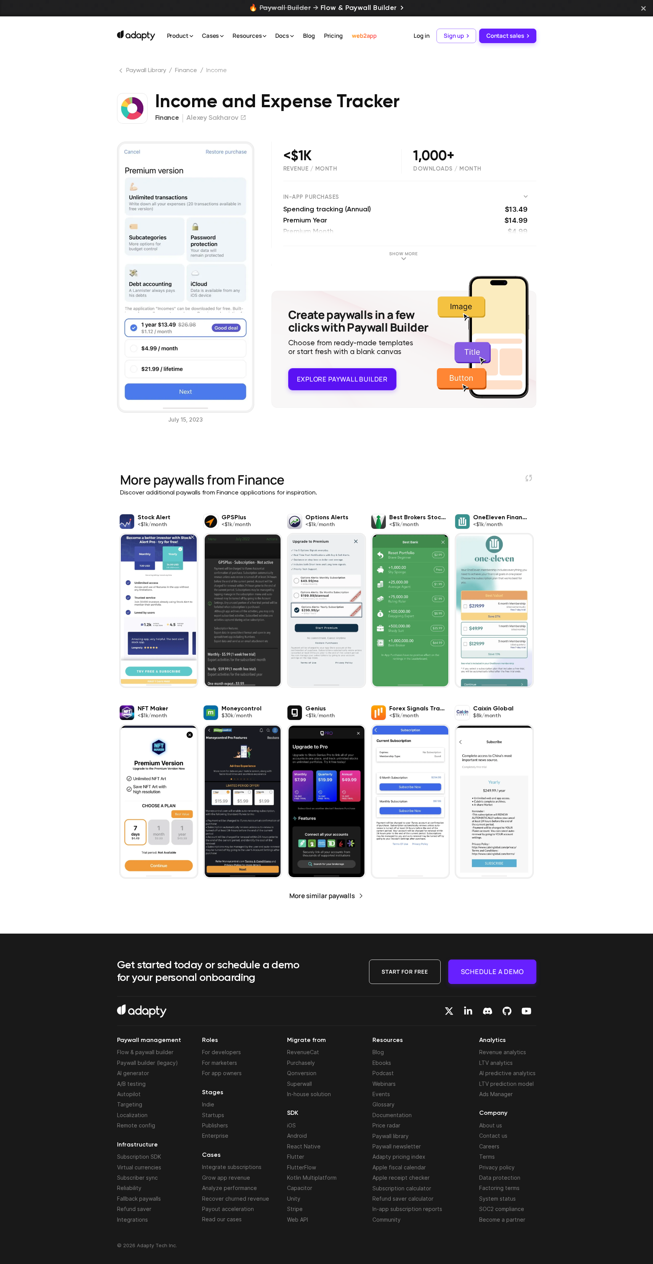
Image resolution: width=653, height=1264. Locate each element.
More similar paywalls (322, 895)
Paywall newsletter (396, 1146)
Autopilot (129, 1094)
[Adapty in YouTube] (526, 1011)
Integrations (132, 1219)
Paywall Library (146, 71)
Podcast (383, 1073)
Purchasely (301, 1063)
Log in (421, 36)
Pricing (333, 36)
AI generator (133, 1073)
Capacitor (299, 1188)
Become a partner (502, 1219)
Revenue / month (310, 169)
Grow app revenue (226, 1177)
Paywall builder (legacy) (147, 1063)
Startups (213, 1115)
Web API (297, 1219)
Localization (132, 1115)
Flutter (295, 1156)
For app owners (222, 1073)
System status (497, 1198)
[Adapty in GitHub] (507, 1011)
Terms (487, 1156)
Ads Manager (496, 1094)
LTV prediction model (506, 1083)
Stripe (295, 1209)
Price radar (386, 1125)
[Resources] (264, 36)
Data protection (499, 1177)
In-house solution (309, 1094)
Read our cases (222, 1219)
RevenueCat (303, 1052)
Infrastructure (137, 1145)
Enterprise (215, 1135)
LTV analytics (496, 1063)
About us (490, 1125)
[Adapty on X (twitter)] (449, 1011)
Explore (342, 378)
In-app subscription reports (407, 1209)
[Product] (191, 36)
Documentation (392, 1115)
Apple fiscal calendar (399, 1167)
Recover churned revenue (235, 1198)
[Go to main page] (136, 35)
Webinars (384, 1083)
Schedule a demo (492, 971)
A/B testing (131, 1083)
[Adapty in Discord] (487, 1011)
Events (381, 1094)
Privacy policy (497, 1167)
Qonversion (301, 1073)
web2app (364, 36)
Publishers (215, 1125)
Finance (186, 71)
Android (297, 1135)
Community (386, 1219)
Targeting (129, 1104)
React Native (304, 1146)
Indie (208, 1104)
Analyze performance (229, 1188)
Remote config (136, 1125)
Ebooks (381, 1063)
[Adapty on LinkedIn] (468, 1011)
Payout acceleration (228, 1209)
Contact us (493, 1135)
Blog (309, 36)
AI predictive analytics (507, 1073)
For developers (221, 1052)
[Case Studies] (222, 36)
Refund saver (134, 1209)
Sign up (454, 36)
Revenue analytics (502, 1052)
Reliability (129, 1188)
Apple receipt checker (401, 1177)
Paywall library (390, 1136)
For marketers (219, 1063)
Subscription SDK (139, 1156)
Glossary (383, 1104)
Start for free (405, 971)
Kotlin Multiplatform (312, 1177)
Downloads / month (447, 169)
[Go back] (121, 72)
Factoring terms (499, 1188)
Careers (489, 1146)
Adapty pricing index (398, 1156)
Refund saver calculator (402, 1198)
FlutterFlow (301, 1167)
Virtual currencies (139, 1167)
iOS (291, 1125)
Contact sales (505, 36)
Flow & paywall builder (145, 1052)
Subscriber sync (137, 1177)
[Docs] (292, 36)
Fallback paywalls (139, 1198)
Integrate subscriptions (232, 1167)
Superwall (299, 1083)
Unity (293, 1198)
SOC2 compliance (501, 1209)
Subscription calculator (401, 1188)
